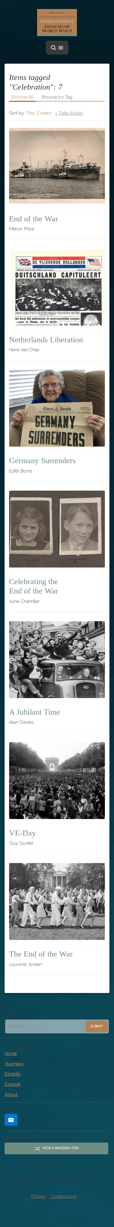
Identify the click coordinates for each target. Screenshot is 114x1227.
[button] (57, 48)
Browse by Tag (57, 97)
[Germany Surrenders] (57, 408)
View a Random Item (60, 1148)
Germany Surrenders (42, 460)
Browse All (23, 97)
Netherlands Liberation (46, 339)
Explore (12, 1084)
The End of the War (41, 954)
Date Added (71, 113)
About (11, 1094)
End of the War (33, 218)
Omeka (38, 1196)
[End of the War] (57, 166)
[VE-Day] (57, 780)
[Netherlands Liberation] (57, 287)
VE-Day (22, 833)
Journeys (14, 1064)
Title (30, 113)
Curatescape (63, 1196)
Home (11, 1053)
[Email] (11, 1120)
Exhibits (12, 1074)
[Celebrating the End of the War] (57, 529)
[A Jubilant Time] (57, 659)
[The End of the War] (57, 901)
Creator (44, 113)
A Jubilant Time (34, 712)
